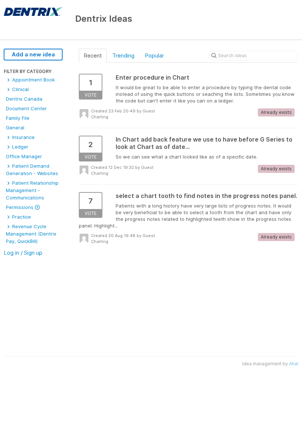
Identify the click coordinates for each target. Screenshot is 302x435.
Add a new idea (33, 54)
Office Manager (24, 156)
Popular (154, 55)
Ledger (19, 147)
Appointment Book (33, 80)
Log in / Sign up (23, 252)
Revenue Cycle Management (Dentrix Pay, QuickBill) (31, 233)
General (15, 127)
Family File (17, 118)
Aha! (293, 363)
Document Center (26, 108)
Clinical (20, 89)
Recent (93, 55)
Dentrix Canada (24, 99)
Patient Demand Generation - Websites (32, 169)
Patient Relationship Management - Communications (32, 190)
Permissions (20, 207)
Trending (123, 55)
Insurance (23, 137)
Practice (21, 217)
